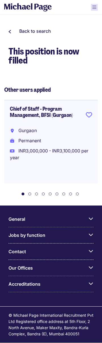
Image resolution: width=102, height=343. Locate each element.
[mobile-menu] (94, 7)
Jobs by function (26, 235)
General (16, 219)
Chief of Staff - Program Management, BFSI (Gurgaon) (41, 112)
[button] (29, 31)
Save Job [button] (89, 116)
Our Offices (20, 268)
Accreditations (24, 284)
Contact (17, 251)
